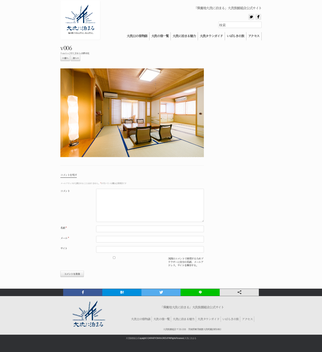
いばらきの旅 (235, 36)
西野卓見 (85, 53)
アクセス (254, 36)
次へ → (75, 57)
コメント (65, 190)
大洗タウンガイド (211, 36)
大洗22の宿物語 (137, 36)
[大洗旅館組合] (80, 20)
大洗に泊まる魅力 (184, 36)
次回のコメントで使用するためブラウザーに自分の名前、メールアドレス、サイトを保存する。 (185, 262)
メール (64, 238)
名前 (63, 227)
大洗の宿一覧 (160, 36)
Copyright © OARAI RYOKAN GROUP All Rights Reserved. (161, 338)
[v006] (132, 156)
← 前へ (65, 57)
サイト (63, 248)
